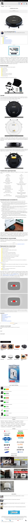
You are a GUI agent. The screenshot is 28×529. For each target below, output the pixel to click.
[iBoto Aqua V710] (10, 358)
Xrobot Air (3, 318)
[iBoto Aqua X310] (17, 358)
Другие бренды (14, 453)
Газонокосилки (18, 426)
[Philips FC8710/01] (10, 348)
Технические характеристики (7, 39)
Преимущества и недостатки (7, 43)
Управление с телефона (17, 425)
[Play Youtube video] (14, 285)
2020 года (13, 426)
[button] (1, 0)
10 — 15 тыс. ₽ (21, 422)
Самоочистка (3, 422)
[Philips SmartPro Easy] (24, 358)
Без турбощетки (8, 426)
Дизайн (5, 38)
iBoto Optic (2, 359)
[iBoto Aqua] (24, 348)
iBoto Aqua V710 (9, 359)
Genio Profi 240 (4, 315)
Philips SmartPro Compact (3, 349)
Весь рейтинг (14, 417)
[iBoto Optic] (4, 358)
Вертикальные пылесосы (10, 422)
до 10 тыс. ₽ (16, 422)
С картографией (10, 425)
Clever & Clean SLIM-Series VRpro (6, 316)
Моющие (2, 425)
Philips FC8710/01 (10, 349)
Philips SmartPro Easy (5, 314)
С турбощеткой (3, 426)
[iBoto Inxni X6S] (17, 348)
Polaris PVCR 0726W (5, 317)
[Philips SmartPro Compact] (4, 348)
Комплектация (5, 37)
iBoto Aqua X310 (16, 359)
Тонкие (5, 425)
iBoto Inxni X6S (16, 349)
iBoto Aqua (22, 349)
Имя (1, 328)
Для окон (23, 425)
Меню (3, 0)
